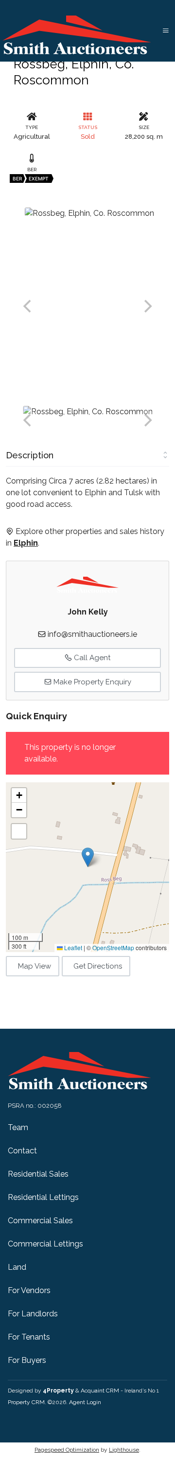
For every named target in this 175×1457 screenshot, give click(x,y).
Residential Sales (38, 1174)
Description (29, 455)
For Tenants (29, 1337)
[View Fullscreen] (19, 831)
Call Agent (91, 657)
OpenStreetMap (113, 947)
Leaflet (72, 947)
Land (17, 1267)
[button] (88, 857)
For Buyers (27, 1360)
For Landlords (33, 1313)
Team (18, 1127)
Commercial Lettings (45, 1243)
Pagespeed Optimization (67, 1449)
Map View (34, 966)
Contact (22, 1150)
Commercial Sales (40, 1220)
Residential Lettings (43, 1197)
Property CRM (26, 1402)
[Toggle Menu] (166, 31)
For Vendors (29, 1290)
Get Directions (97, 966)
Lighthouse (124, 1449)
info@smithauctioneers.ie (92, 634)
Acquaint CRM (100, 1390)
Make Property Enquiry (91, 682)
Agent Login (85, 1402)
